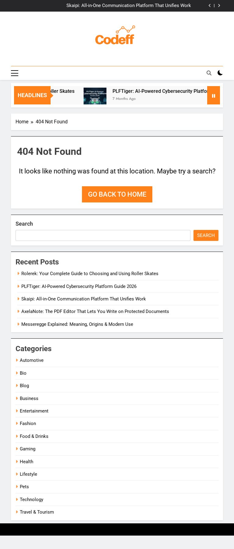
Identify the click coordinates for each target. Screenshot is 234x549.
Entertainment (34, 411)
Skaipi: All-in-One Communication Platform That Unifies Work (128, 5)
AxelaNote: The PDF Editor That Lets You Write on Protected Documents (95, 311)
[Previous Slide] (210, 5)
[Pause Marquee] (213, 95)
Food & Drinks (34, 436)
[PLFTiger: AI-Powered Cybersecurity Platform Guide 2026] (91, 99)
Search (24, 223)
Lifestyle (28, 474)
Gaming (27, 449)
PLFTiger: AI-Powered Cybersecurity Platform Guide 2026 (78, 286)
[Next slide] (219, 5)
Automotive (32, 360)
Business (29, 398)
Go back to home (117, 194)
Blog (24, 385)
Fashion (28, 423)
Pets (24, 486)
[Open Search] (209, 73)
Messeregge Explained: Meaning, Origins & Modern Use (77, 324)
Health (26, 461)
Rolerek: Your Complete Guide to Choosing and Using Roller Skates (89, 273)
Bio (23, 373)
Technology (31, 499)
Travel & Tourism (37, 512)
